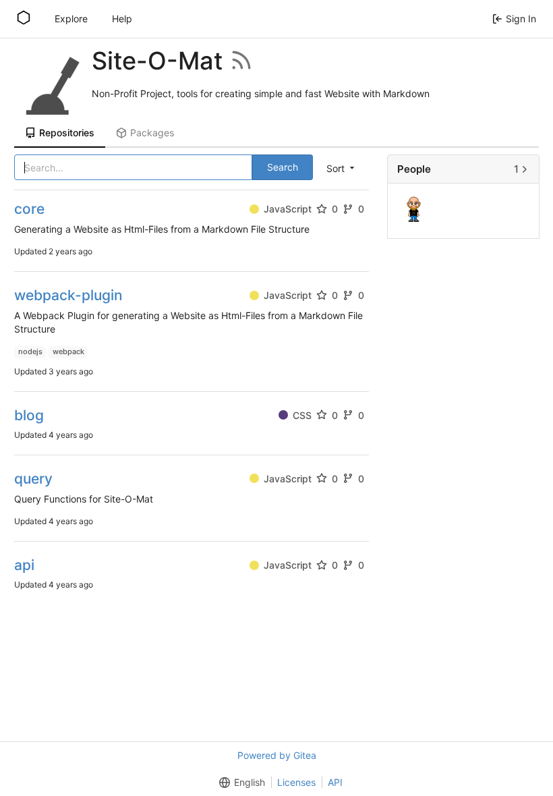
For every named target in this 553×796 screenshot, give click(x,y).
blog (29, 415)
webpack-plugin (68, 295)
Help (122, 18)
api (24, 565)
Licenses (296, 782)
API (335, 782)
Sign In (521, 18)
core (29, 208)
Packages (152, 132)
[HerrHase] (415, 210)
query (33, 478)
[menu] (342, 168)
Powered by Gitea (276, 755)
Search (282, 167)
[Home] (23, 18)
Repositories (66, 132)
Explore (71, 18)
